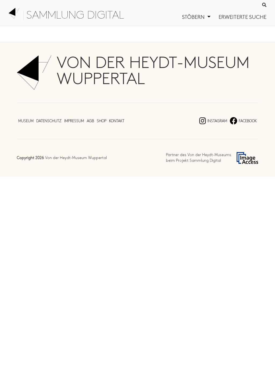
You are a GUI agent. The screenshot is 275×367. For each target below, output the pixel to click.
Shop (101, 121)
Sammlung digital (75, 15)
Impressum (74, 121)
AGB (90, 121)
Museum (26, 121)
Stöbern (194, 17)
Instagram (217, 121)
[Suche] (264, 5)
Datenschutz (48, 121)
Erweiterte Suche (242, 17)
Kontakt (116, 121)
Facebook (248, 121)
